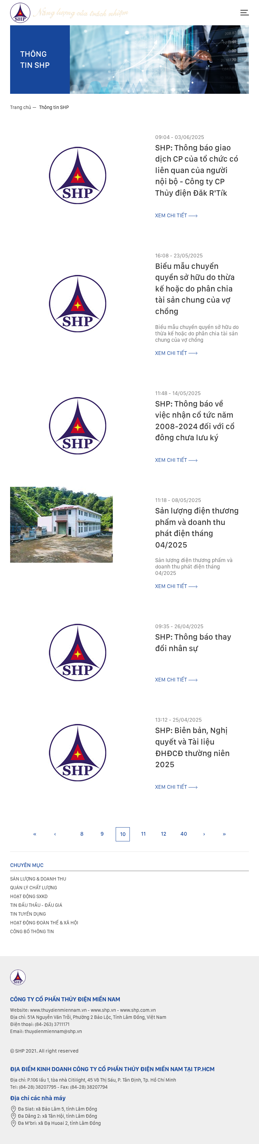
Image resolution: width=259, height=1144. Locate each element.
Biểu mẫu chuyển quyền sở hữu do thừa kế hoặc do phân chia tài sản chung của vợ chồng (195, 288)
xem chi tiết (172, 215)
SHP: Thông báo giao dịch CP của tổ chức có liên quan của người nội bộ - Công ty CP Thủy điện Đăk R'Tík (196, 170)
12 (163, 834)
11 (143, 834)
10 (123, 834)
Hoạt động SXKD (29, 896)
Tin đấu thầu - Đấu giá (36, 905)
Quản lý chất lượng (33, 887)
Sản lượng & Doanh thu (38, 879)
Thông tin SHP (54, 107)
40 (183, 834)
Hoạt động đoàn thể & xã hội (44, 922)
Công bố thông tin (32, 931)
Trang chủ (20, 107)
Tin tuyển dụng (28, 914)
